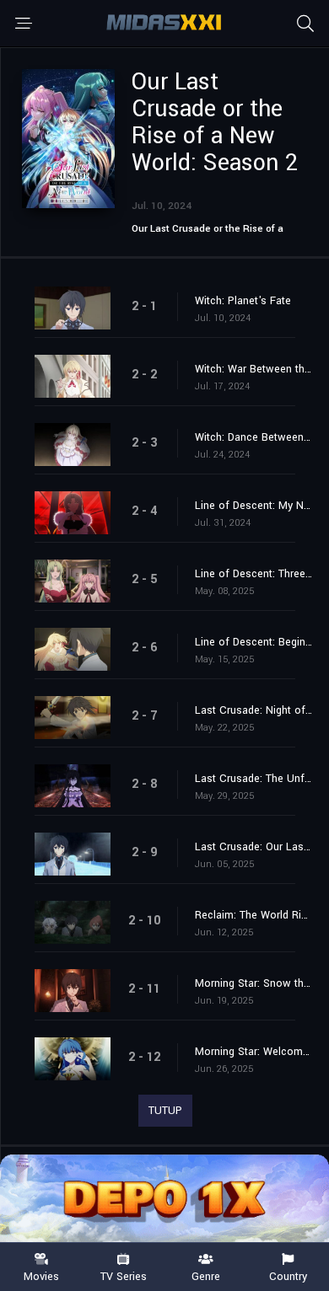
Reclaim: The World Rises (253, 915)
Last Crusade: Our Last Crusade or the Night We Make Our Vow (253, 846)
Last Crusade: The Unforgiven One (253, 778)
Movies (41, 1276)
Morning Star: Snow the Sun (253, 983)
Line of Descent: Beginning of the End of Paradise (253, 642)
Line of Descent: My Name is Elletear (253, 505)
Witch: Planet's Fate (243, 300)
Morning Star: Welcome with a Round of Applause (253, 1051)
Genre (205, 1276)
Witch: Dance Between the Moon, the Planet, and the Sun (253, 437)
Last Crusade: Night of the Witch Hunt (253, 710)
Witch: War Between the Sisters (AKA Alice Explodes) (253, 369)
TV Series (123, 1276)
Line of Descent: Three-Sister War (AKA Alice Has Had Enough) (253, 573)
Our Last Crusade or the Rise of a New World (207, 234)
